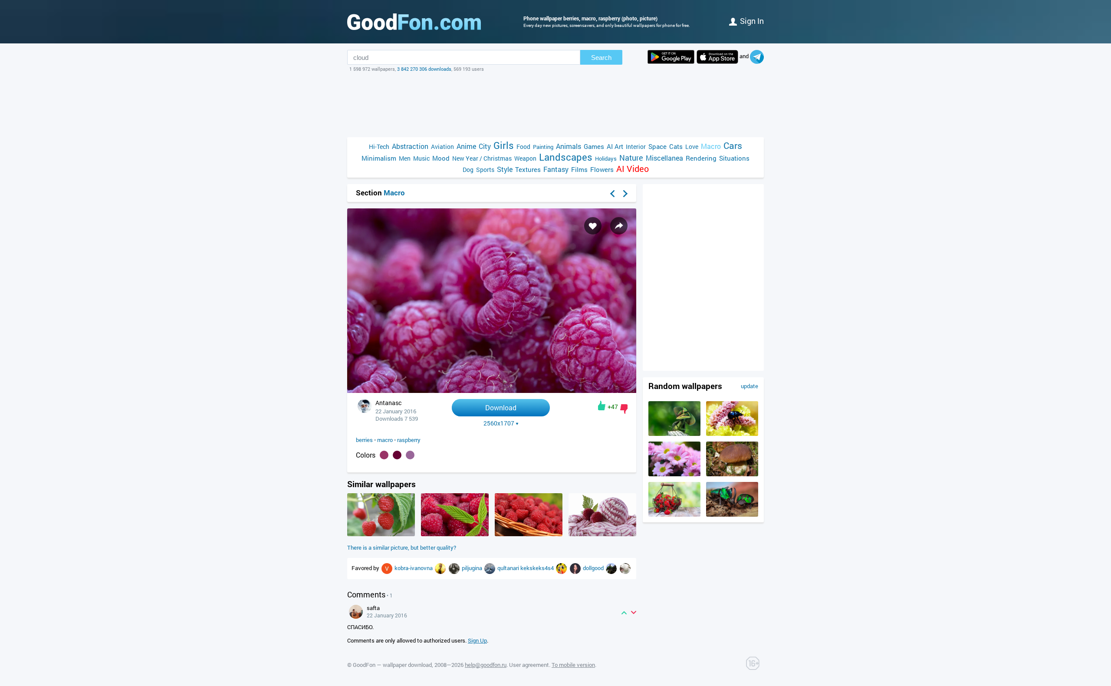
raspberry (409, 440)
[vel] (387, 568)
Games (594, 146)
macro (385, 440)
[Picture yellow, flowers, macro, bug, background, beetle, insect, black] (732, 434)
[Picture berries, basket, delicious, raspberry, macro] (528, 534)
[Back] (612, 193)
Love (691, 146)
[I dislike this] (624, 409)
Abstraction (410, 146)
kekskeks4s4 (537, 568)
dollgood (594, 568)
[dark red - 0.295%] (397, 455)
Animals (568, 146)
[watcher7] (612, 568)
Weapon (525, 158)
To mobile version (573, 665)
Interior (636, 146)
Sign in (752, 21)
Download (500, 407)
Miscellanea (664, 157)
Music (421, 158)
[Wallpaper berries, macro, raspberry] (491, 390)
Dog (468, 169)
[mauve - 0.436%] (384, 455)
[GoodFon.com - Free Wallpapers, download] (414, 21)
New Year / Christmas (482, 158)
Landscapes (565, 157)
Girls (503, 145)
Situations (734, 158)
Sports (485, 169)
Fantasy (556, 169)
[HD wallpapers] (671, 57)
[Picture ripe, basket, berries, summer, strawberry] (674, 514)
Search (601, 57)
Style (505, 169)
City (485, 146)
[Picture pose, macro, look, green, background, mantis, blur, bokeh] (674, 434)
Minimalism (379, 158)
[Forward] (625, 193)
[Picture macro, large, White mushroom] (732, 474)
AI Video (632, 169)
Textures (528, 169)
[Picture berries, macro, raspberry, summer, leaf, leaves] (455, 534)
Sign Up (477, 640)
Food (523, 146)
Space (657, 146)
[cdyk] (562, 568)
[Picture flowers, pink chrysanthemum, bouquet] (674, 474)
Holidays (606, 158)
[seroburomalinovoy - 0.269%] (410, 455)
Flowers (602, 169)
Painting (543, 147)
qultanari (508, 568)
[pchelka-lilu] (576, 568)
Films (579, 169)
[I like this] (601, 405)
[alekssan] (490, 568)
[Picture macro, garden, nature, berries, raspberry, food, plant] (381, 534)
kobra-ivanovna (414, 568)
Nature (631, 158)
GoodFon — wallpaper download (392, 665)
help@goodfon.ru (485, 665)
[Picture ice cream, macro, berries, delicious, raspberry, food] (602, 534)
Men (405, 158)
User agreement (529, 665)
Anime (466, 146)
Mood (441, 158)
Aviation (442, 146)
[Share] (619, 225)
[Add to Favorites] (593, 225)
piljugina (472, 568)
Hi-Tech (379, 146)
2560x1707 (498, 423)
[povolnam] (455, 568)
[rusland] (625, 568)
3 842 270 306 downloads (424, 69)
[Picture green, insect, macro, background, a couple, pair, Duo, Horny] (732, 514)
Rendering (701, 158)
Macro (711, 146)
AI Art (615, 146)
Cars (732, 146)
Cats (676, 146)
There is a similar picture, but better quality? (401, 547)
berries (364, 440)
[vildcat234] (441, 568)
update (749, 386)
